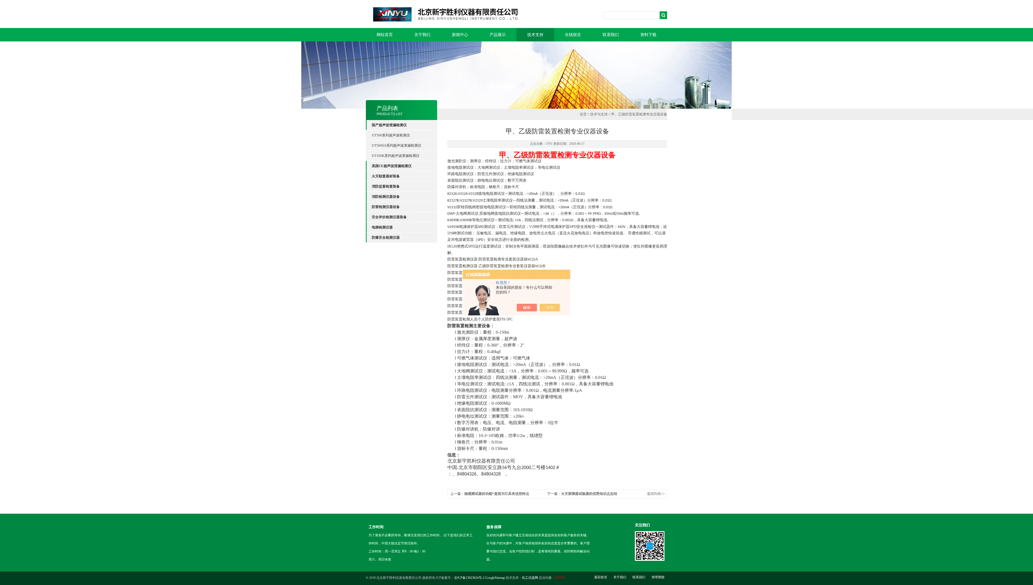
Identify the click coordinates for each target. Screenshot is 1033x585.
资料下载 (648, 35)
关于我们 (422, 35)
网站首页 (385, 35)
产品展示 (498, 35)
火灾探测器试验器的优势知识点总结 (589, 494)
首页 (583, 114)
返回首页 (600, 577)
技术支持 (535, 35)
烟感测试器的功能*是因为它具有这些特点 (496, 494)
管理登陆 (658, 577)
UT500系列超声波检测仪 (391, 135)
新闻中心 (460, 35)
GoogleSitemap (495, 578)
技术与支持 (599, 114)
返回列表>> (656, 494)
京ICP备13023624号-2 (469, 578)
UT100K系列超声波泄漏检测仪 (395, 156)
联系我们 (611, 35)
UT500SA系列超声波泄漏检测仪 (396, 145)
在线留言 (573, 35)
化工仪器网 (530, 578)
